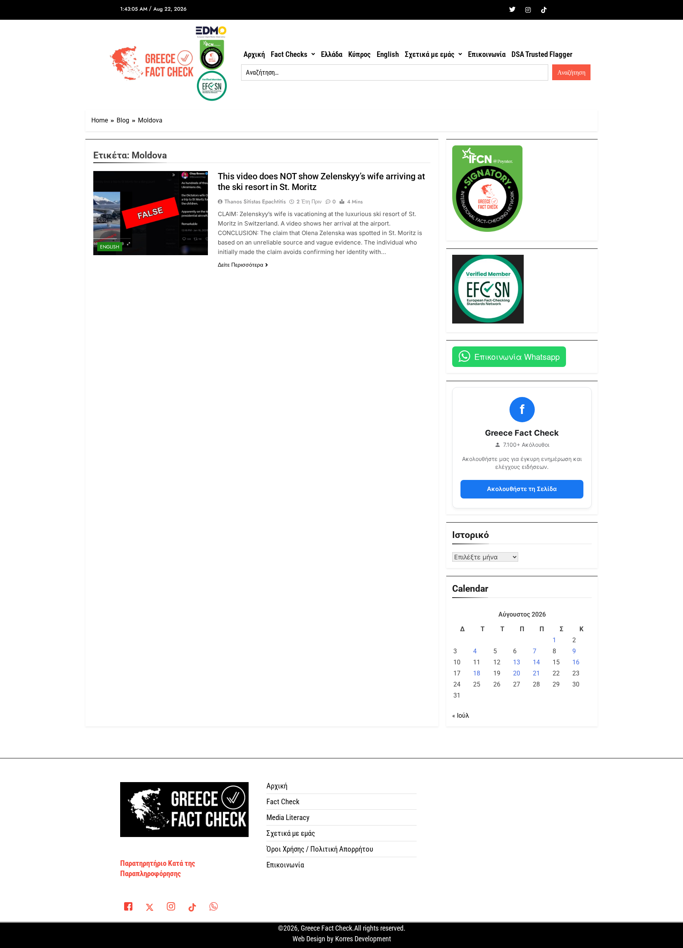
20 (516, 673)
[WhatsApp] (213, 908)
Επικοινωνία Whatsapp (517, 356)
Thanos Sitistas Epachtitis (255, 201)
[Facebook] (496, 10)
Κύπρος (359, 54)
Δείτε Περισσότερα (240, 265)
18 (476, 673)
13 (516, 662)
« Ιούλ (460, 715)
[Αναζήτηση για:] (394, 72)
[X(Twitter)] (149, 908)
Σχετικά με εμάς (430, 54)
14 (536, 662)
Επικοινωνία (487, 54)
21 (536, 673)
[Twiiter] (512, 10)
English (388, 54)
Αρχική (254, 54)
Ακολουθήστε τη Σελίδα (522, 489)
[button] (292, 54)
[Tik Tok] (544, 10)
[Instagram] (528, 10)
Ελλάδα (331, 54)
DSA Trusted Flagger (541, 54)
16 (575, 662)
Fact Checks (289, 54)
